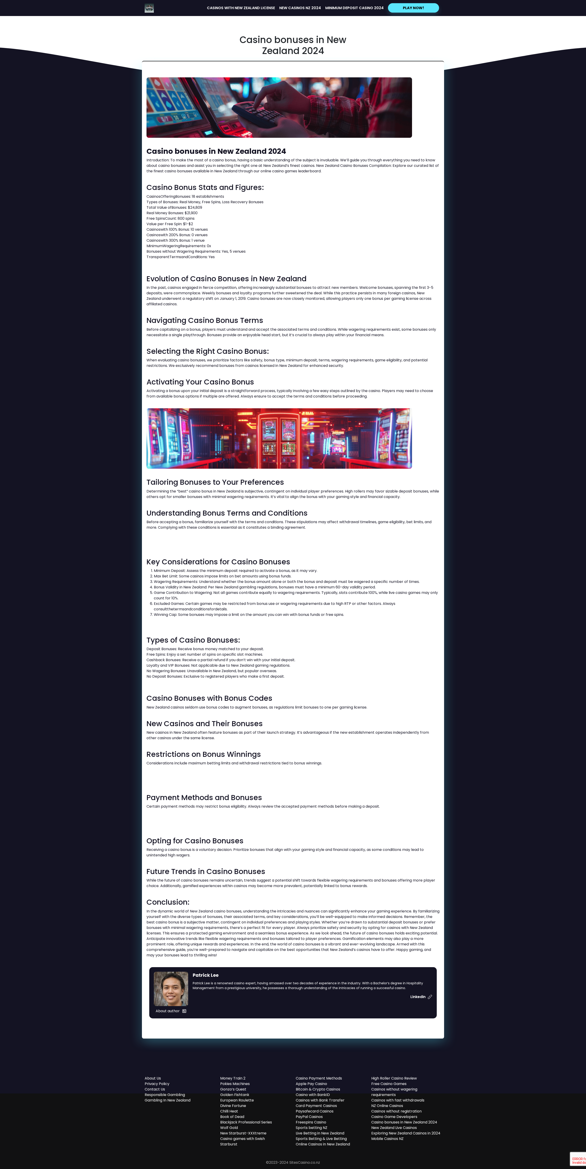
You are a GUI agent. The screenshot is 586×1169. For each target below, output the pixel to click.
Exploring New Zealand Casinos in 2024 (405, 1133)
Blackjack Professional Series (246, 1122)
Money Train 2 (232, 1078)
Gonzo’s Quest (233, 1089)
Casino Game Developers (394, 1116)
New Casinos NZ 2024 (300, 8)
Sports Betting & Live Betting (321, 1138)
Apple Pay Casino (311, 1083)
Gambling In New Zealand (167, 1100)
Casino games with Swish (242, 1138)
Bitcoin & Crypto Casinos (318, 1089)
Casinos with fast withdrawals (397, 1100)
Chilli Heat (229, 1111)
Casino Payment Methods (319, 1078)
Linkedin (418, 996)
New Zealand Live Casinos (394, 1127)
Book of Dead (232, 1116)
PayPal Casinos (309, 1116)
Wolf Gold (229, 1127)
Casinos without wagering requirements (394, 1092)
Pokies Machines (235, 1083)
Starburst (228, 1144)
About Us (153, 1078)
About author (168, 1011)
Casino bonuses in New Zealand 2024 (404, 1122)
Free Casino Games (389, 1083)
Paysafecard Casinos (315, 1111)
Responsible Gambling (165, 1094)
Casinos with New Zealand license (241, 8)
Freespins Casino (311, 1122)
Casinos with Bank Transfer (320, 1100)
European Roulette (237, 1100)
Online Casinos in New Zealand (323, 1144)
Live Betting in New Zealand (320, 1133)
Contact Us (155, 1089)
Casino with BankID (313, 1094)
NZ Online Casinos (387, 1105)
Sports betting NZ (311, 1127)
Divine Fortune (233, 1105)
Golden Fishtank (234, 1094)
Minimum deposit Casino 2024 (354, 8)
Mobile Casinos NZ (387, 1138)
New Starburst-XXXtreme (243, 1133)
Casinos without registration (396, 1111)
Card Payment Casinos (316, 1105)
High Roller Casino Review (394, 1078)
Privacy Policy (157, 1083)
